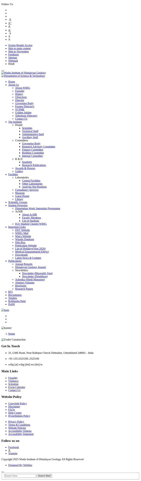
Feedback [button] (13, 54)
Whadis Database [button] (24, 239)
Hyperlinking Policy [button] (19, 415)
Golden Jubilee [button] (23, 112)
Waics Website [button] (23, 236)
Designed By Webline (20, 465)
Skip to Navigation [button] (18, 51)
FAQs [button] (11, 409)
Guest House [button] (22, 196)
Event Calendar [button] (16, 387)
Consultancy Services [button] (27, 189)
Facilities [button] (13, 174)
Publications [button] (14, 260)
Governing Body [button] (24, 103)
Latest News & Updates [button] (28, 257)
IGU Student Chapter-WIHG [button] (31, 223)
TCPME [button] (19, 109)
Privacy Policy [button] (16, 421)
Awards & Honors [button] (25, 168)
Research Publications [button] (34, 165)
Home (11, 333)
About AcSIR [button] (29, 214)
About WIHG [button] (22, 87)
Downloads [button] (21, 254)
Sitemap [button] (12, 57)
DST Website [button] (22, 230)
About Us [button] (13, 84)
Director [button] (19, 100)
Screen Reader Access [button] (20, 45)
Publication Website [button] (26, 245)
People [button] (19, 124)
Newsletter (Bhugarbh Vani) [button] (37, 273)
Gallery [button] (19, 171)
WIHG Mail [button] (21, 233)
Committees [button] (21, 140)
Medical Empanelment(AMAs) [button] (32, 251)
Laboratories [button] (22, 177)
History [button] (19, 94)
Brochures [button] (20, 285)
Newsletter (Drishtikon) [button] (35, 276)
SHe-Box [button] (20, 242)
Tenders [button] (12, 298)
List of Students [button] (30, 220)
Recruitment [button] (14, 294)
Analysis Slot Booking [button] (34, 186)
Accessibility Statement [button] (21, 434)
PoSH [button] (11, 304)
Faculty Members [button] (31, 217)
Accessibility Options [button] (19, 430)
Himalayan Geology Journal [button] (30, 267)
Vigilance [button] (13, 381)
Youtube (12, 453)
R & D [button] (19, 158)
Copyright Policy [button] (17, 403)
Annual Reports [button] (23, 264)
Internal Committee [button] (32, 155)
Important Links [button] (17, 226)
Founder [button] (19, 90)
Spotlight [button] (27, 162)
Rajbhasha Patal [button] (17, 301)
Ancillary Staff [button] (30, 137)
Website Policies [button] (17, 427)
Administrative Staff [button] (33, 134)
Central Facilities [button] (31, 180)
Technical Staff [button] (30, 131)
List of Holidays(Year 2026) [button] (30, 248)
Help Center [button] (14, 412)
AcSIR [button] (19, 211)
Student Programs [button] (18, 205)
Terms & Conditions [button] (19, 424)
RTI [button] (10, 291)
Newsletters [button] (21, 270)
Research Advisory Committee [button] (38, 146)
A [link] (9, 26)
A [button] (10, 19)
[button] (2, 70)
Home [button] (11, 81)
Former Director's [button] (24, 106)
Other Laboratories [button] (32, 183)
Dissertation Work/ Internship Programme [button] (37, 208)
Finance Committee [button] (32, 149)
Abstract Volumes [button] (24, 282)
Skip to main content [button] (19, 48)
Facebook (13, 447)
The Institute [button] (15, 121)
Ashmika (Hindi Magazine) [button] (30, 279)
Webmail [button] (13, 60)
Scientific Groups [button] (17, 202)
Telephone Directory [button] (26, 115)
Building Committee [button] (33, 152)
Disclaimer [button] (14, 406)
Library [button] (19, 199)
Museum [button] (20, 192)
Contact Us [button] (21, 118)
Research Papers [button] (24, 288)
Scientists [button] (27, 128)
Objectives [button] (21, 97)
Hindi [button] (11, 63)
